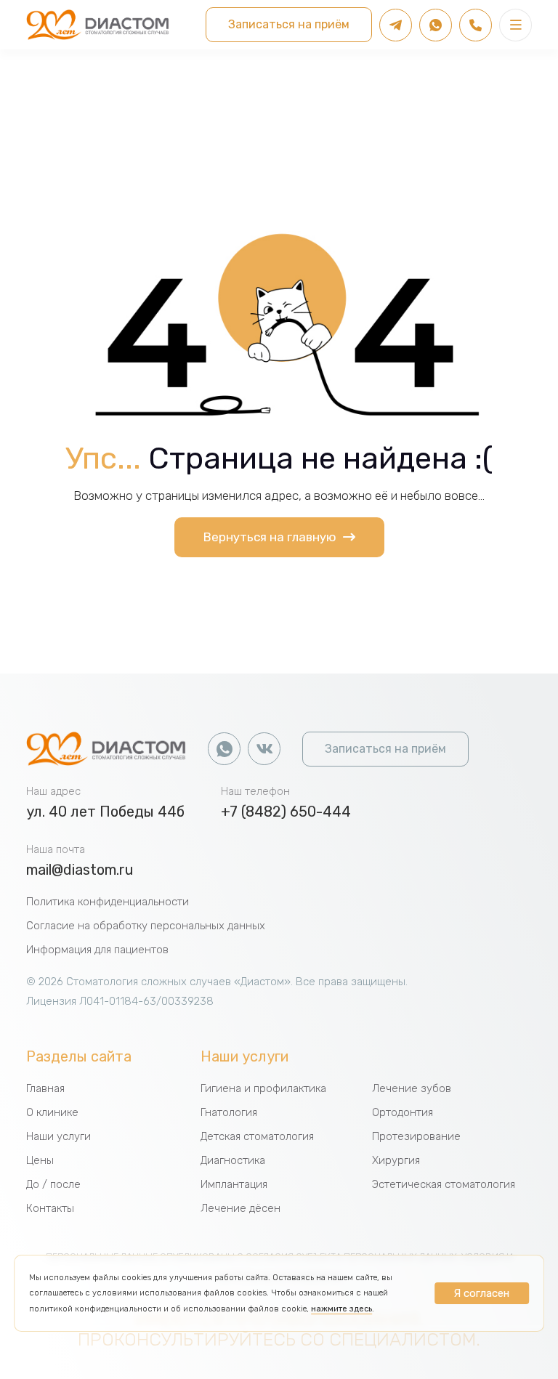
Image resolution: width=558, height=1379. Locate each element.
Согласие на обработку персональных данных (145, 925)
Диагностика (233, 1160)
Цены (40, 1160)
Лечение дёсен (240, 1208)
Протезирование (416, 1136)
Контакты (50, 1208)
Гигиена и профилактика (263, 1088)
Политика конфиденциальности (107, 901)
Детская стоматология (257, 1136)
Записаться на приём (288, 24)
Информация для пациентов (97, 949)
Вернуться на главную (271, 537)
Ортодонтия (402, 1112)
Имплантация (234, 1184)
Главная (45, 1088)
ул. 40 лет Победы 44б (105, 811)
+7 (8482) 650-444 (286, 811)
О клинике (52, 1112)
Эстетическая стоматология (443, 1184)
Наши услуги (58, 1136)
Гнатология (229, 1112)
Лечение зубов (411, 1088)
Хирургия (396, 1160)
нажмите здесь (341, 1309)
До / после (53, 1184)
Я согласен (481, 1293)
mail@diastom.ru (80, 869)
